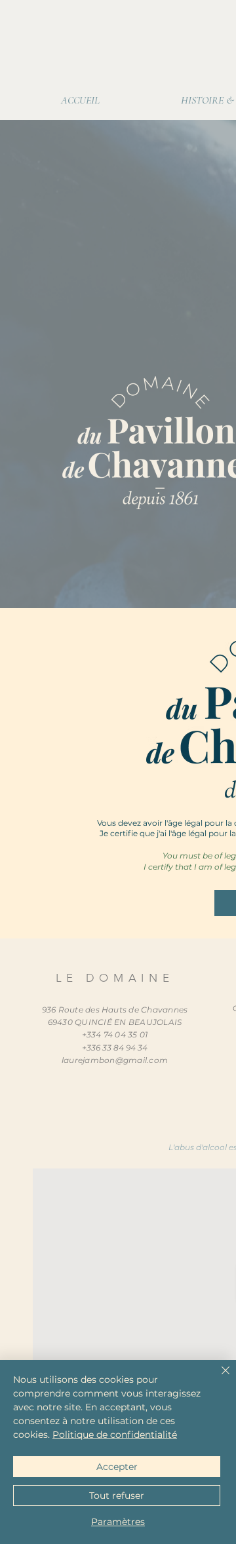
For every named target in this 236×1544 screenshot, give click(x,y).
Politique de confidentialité (114, 1434)
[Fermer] (217, 1378)
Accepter (117, 1467)
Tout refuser (116, 1495)
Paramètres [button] (118, 1522)
